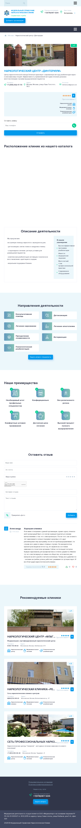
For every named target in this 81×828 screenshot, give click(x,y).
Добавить (71, 515)
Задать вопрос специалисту (40, 357)
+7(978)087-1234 (52, 13)
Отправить (40, 133)
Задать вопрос (40, 802)
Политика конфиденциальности (40, 785)
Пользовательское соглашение (41, 782)
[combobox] (69, 13)
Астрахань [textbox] (68, 13)
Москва (11, 35)
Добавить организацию (15, 21)
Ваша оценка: (11, 477)
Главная (5, 35)
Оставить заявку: (10, 121)
